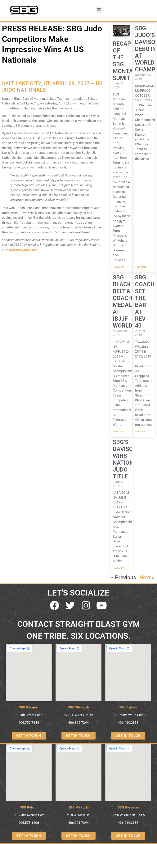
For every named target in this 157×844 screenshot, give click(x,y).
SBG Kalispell (28, 707)
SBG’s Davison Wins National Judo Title (126, 459)
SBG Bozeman (128, 807)
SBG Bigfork (128, 707)
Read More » (119, 267)
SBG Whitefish (78, 707)
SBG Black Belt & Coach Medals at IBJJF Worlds (124, 301)
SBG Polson (28, 807)
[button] (99, 9)
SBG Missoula (78, 807)
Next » (147, 577)
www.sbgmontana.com (21, 250)
